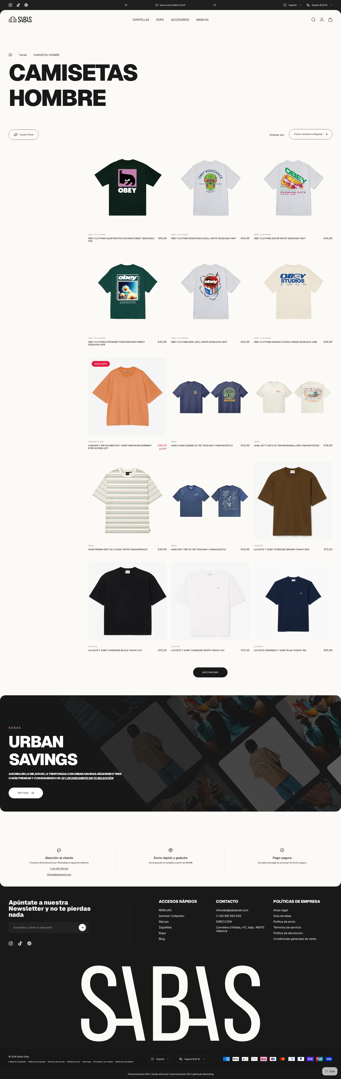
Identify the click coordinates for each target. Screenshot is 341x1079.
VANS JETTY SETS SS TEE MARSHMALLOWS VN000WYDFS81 (286, 445)
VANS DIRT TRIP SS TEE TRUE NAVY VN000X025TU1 (198, 549)
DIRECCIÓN (224, 921)
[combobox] (292, 5)
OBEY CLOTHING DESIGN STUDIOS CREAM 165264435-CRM (285, 342)
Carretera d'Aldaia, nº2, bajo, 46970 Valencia (240, 929)
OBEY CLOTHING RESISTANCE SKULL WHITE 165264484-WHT (203, 238)
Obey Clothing (96, 234)
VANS (173, 442)
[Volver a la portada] (10, 55)
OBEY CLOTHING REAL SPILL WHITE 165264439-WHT (199, 342)
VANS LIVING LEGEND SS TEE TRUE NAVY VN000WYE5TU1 (202, 445)
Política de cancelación (124, 1062)
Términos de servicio (287, 927)
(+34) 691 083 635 (59, 868)
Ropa (162, 933)
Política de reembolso (17, 1062)
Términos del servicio (56, 1062)
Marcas (164, 921)
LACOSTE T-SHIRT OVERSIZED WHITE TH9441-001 (197, 650)
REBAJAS (165, 910)
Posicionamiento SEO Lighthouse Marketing (191, 1074)
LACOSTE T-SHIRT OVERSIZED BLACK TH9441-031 (115, 650)
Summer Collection (171, 916)
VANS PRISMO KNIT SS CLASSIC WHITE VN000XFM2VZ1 (117, 549)
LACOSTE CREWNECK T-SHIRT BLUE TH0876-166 (280, 650)
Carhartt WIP (95, 442)
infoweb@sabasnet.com (59, 874)
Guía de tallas (282, 916)
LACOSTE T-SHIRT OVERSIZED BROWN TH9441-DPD (281, 549)
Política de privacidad (36, 1062)
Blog (162, 939)
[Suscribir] (82, 927)
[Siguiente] (214, 5)
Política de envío (284, 921)
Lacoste (258, 546)
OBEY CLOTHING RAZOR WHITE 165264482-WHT (280, 238)
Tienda (23, 54)
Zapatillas (165, 927)
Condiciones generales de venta (294, 939)
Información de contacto (103, 1062)
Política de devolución (288, 933)
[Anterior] (126, 5)
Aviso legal (280, 910)
